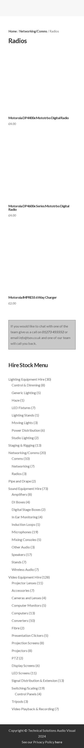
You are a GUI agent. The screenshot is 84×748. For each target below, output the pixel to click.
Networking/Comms (33, 31)
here (58, 742)
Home (12, 31)
